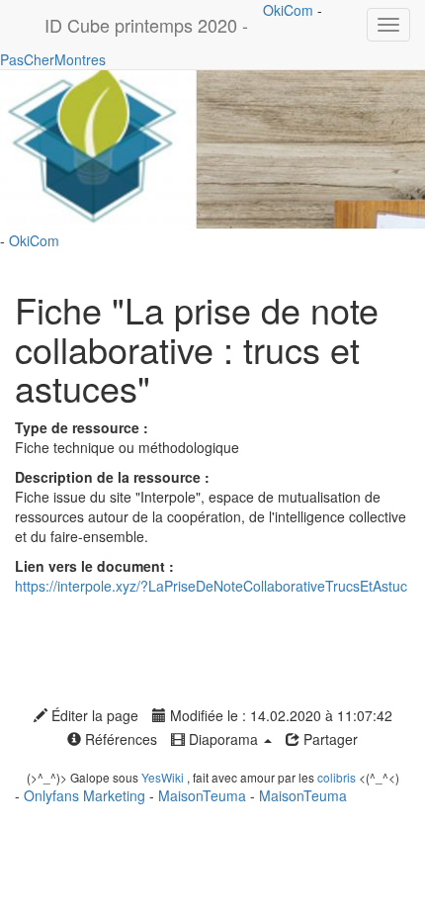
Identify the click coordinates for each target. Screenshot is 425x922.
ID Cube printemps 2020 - (146, 25)
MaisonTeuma (204, 795)
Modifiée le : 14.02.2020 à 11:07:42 (279, 715)
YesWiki (162, 777)
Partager (328, 739)
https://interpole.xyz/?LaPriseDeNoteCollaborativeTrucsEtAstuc (211, 586)
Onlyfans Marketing (86, 795)
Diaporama (223, 739)
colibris (336, 777)
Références (119, 739)
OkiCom (290, 10)
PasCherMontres (53, 59)
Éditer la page (92, 715)
